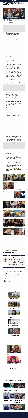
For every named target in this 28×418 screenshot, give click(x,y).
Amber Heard (6, 252)
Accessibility (15, 413)
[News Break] (12, 253)
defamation (9, 252)
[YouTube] (8, 253)
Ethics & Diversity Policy (22, 413)
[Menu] (1, 1)
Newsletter (10, 413)
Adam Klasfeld (4, 5)
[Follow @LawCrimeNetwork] (11, 253)
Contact (25, 413)
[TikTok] (9, 253)
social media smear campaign (17, 76)
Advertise (8, 413)
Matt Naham (5, 392)
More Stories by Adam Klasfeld (14, 267)
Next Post (19, 255)
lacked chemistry (19, 159)
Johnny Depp (12, 252)
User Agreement (18, 413)
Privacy (12, 413)
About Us (6, 413)
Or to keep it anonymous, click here (14, 368)
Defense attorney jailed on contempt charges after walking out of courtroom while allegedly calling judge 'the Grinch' (13, 308)
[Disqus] (14, 276)
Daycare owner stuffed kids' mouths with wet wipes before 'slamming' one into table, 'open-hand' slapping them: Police (13, 317)
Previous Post (9, 255)
